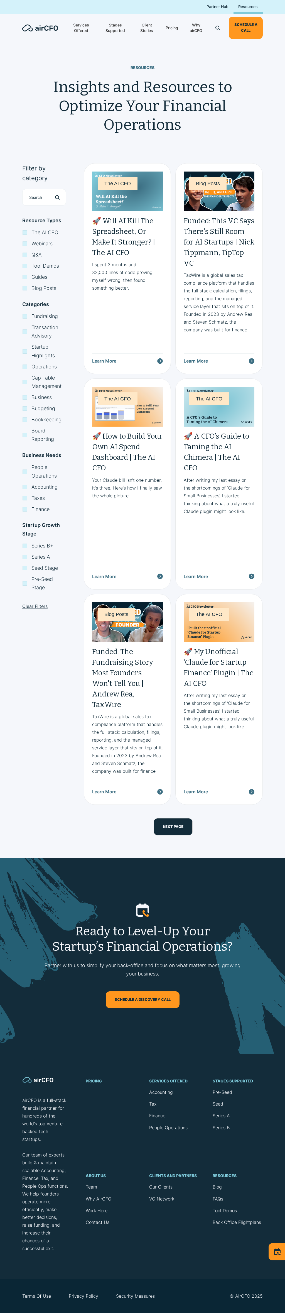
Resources (248, 6)
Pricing (172, 27)
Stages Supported (115, 28)
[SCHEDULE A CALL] (277, 1251)
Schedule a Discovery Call (143, 999)
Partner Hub (218, 6)
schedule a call (245, 28)
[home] (43, 28)
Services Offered (81, 28)
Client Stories (146, 28)
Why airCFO (196, 28)
